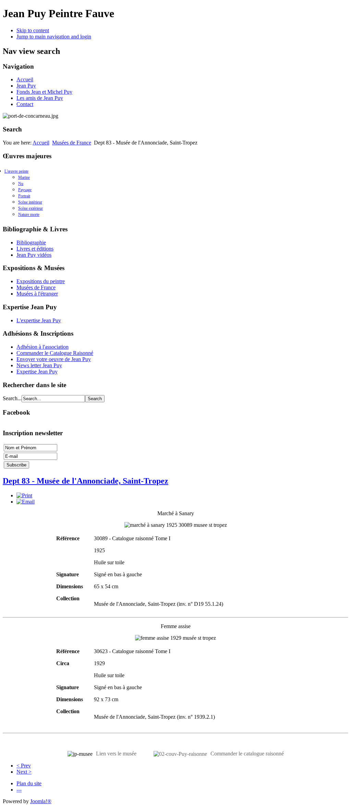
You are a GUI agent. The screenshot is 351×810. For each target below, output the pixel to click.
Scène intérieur (30, 202)
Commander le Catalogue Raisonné (54, 353)
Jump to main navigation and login (53, 36)
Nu (20, 183)
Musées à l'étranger (37, 294)
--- (19, 789)
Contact (24, 104)
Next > (24, 772)
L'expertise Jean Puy (38, 320)
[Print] (24, 495)
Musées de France (71, 143)
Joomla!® (40, 801)
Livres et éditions (34, 249)
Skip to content (32, 30)
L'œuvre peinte (16, 171)
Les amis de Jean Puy (39, 98)
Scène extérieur (30, 208)
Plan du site (28, 783)
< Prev (23, 765)
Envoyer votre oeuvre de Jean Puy (53, 359)
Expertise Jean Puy (37, 371)
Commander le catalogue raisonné (247, 753)
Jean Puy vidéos (33, 255)
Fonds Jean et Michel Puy (44, 92)
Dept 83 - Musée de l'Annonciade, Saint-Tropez (85, 480)
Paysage (25, 189)
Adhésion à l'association (42, 347)
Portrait (24, 196)
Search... (12, 398)
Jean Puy (26, 86)
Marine (24, 177)
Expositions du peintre (40, 281)
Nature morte (28, 214)
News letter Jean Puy (39, 365)
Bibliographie (31, 242)
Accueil (24, 79)
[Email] (25, 502)
